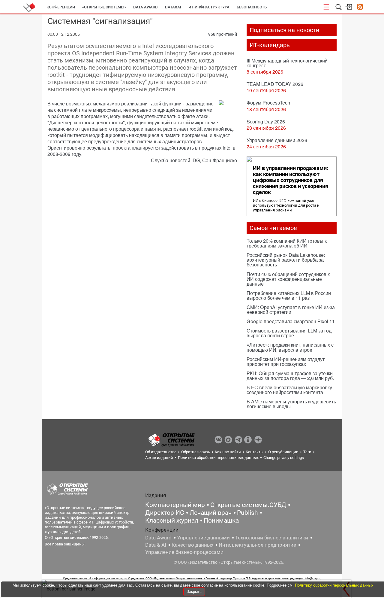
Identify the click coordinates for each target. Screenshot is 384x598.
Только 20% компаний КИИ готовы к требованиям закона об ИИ (287, 243)
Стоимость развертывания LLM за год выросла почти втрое (289, 333)
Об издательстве (160, 452)
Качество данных (192, 545)
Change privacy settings (283, 457)
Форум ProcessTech (268, 102)
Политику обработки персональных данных (334, 585)
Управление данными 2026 (277, 140)
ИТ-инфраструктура (209, 7)
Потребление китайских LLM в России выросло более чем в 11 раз (289, 295)
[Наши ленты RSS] (360, 7)
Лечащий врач (211, 512)
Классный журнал (171, 520)
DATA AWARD (145, 7)
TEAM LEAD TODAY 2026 (275, 83)
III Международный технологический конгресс (287, 63)
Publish (247, 512)
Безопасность (252, 7)
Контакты (254, 452)
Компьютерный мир (175, 504)
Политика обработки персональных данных (218, 457)
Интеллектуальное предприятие (257, 545)
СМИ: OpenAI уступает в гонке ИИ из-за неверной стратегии (291, 309)
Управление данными (203, 538)
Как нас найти (228, 452)
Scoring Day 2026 (266, 121)
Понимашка (221, 520)
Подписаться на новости (285, 30)
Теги (307, 452)
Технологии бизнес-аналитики (271, 538)
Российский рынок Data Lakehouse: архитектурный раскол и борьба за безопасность (286, 259)
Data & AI (155, 545)
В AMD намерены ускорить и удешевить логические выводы (291, 404)
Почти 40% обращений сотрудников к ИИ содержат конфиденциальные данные (288, 279)
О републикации (283, 452)
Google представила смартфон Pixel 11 (291, 321)
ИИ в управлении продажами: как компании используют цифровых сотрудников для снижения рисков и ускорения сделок (290, 180)
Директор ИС (164, 512)
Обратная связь (195, 452)
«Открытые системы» (104, 7)
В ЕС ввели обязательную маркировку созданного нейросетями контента (289, 390)
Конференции (60, 7)
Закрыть (194, 591)
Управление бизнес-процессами (184, 552)
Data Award (158, 538)
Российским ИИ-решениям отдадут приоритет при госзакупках (286, 361)
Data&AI (173, 7)
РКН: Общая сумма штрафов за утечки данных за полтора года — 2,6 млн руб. (290, 375)
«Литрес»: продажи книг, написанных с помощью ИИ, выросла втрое (290, 347)
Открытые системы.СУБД (248, 504)
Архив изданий (159, 457)
